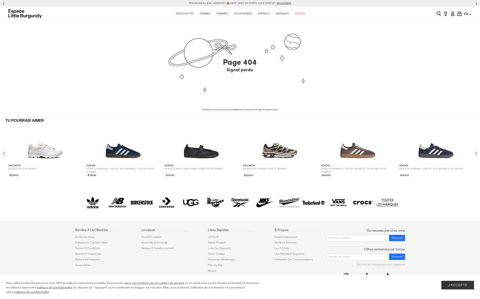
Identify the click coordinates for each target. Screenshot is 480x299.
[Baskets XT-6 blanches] (45, 142)
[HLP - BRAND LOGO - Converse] (166, 202)
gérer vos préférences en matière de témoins (154, 283)
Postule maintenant (285, 237)
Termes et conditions (87, 248)
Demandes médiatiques (222, 259)
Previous (6, 155)
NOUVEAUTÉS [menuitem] (185, 13)
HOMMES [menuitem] (222, 13)
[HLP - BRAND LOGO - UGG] (191, 202)
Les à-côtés (281, 248)
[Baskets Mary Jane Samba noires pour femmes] (201, 142)
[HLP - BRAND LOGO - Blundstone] (289, 202)
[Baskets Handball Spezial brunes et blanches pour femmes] (357, 142)
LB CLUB (213, 237)
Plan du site (215, 265)
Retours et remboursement (158, 248)
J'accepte (457, 285)
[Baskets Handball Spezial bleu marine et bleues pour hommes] (123, 142)
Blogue (212, 270)
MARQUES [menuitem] (282, 13)
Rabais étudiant (217, 242)
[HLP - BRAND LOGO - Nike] (264, 202)
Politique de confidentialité (91, 242)
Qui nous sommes (285, 242)
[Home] (26, 14)
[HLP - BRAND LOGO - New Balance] (117, 202)
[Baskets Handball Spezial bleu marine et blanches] (436, 142)
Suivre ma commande (155, 242)
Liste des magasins (219, 248)
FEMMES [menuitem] (205, 13)
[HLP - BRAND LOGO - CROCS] (363, 202)
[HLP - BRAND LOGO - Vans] (338, 202)
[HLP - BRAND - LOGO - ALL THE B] (387, 202)
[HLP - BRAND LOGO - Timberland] (314, 202)
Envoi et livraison (152, 237)
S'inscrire (397, 238)
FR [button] (466, 14)
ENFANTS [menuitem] (264, 13)
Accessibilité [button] (82, 265)
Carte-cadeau (216, 253)
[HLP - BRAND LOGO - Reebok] (240, 202)
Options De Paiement (87, 259)
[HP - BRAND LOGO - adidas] (92, 202)
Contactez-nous (84, 237)
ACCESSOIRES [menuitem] (243, 13)
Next (475, 153)
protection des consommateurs (293, 259)
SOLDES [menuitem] (300, 13)
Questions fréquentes (88, 253)
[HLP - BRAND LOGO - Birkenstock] (142, 202)
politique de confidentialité (54, 287)
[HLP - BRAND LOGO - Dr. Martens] (215, 202)
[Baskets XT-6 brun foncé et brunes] (279, 142)
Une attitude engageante (289, 253)
